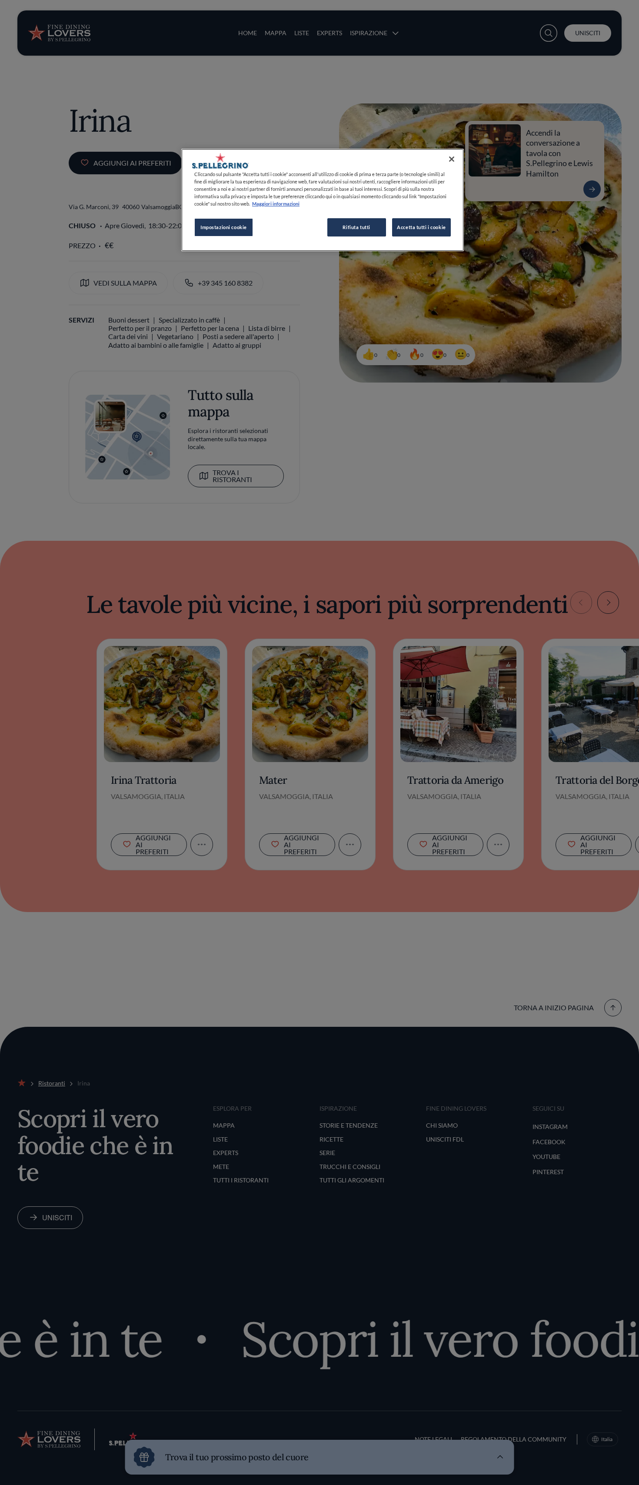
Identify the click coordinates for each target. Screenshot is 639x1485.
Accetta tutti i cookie (421, 227)
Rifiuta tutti (356, 227)
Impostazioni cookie (223, 227)
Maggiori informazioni (276, 203)
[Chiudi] (451, 159)
